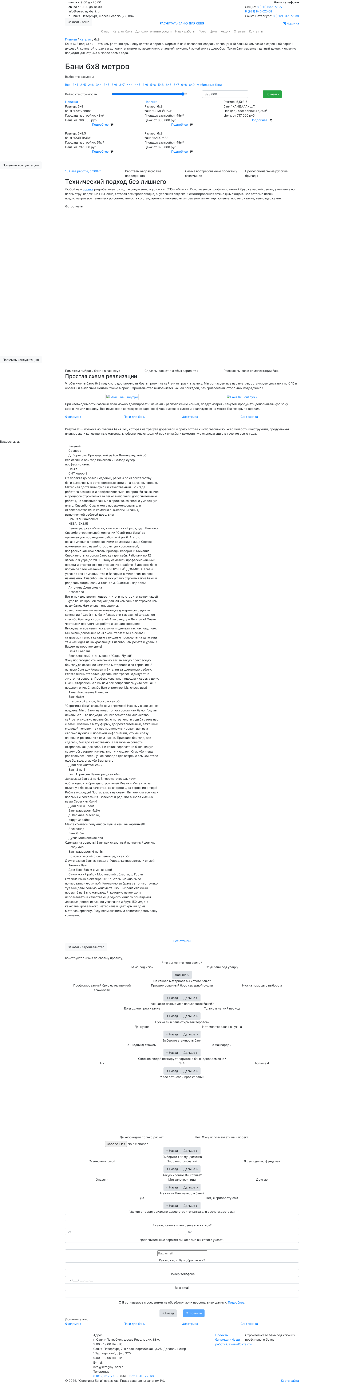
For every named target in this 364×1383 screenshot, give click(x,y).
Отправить (194, 1313)
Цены (214, 31)
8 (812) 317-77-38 (285, 16)
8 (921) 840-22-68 (258, 11)
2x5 (83, 84)
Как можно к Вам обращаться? (182, 1260)
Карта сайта (290, 1380)
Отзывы (240, 31)
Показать (272, 94)
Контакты (256, 31)
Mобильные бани (209, 84)
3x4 (99, 84)
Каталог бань (122, 31)
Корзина (292, 23)
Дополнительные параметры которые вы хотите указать (182, 1240)
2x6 (91, 84)
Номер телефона (182, 1274)
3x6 (114, 84)
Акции (225, 31)
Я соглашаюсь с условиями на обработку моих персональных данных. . (183, 1302)
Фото (202, 31)
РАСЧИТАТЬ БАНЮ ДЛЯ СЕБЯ (182, 23)
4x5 (137, 84)
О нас (105, 31)
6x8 (184, 84)
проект (88, 189)
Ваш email (182, 1287)
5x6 (153, 84)
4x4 (129, 84)
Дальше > (182, 975)
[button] (73, 281)
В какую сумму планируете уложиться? (182, 1225)
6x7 (176, 84)
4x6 (145, 84)
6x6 (168, 84)
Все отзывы (182, 941)
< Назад (172, 998)
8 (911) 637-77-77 (269, 7)
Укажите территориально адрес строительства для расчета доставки (182, 1211)
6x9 (192, 84)
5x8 (161, 84)
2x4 (75, 84)
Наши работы (185, 31)
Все (67, 84)
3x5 (106, 84)
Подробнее (100, 124)
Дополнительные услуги (153, 31)
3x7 (122, 84)
